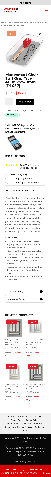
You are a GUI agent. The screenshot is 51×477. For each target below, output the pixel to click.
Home (2, 22)
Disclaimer (39, 427)
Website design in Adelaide (26, 462)
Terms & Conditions (33, 423)
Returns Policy (36, 416)
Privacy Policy (17, 420)
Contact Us (22, 416)
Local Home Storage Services (18, 427)
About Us (10, 416)
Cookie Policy (32, 420)
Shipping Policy (14, 423)
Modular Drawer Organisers (27, 22)
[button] (40, 34)
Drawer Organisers (11, 22)
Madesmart (19, 155)
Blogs (24, 430)
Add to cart (24, 101)
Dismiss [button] (46, 473)
